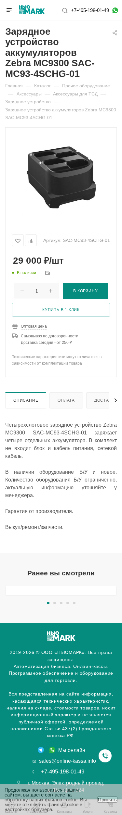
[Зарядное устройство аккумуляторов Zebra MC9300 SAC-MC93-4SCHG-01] (61, 177)
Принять (107, 799)
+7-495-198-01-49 (90, 10)
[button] (48, 603)
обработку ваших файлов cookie (41, 799)
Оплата (66, 400)
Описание (25, 400)
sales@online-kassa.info (67, 761)
